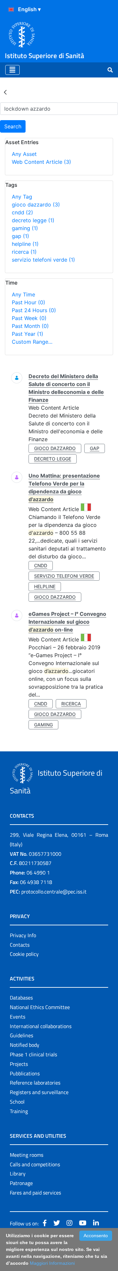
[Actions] (11, 9)
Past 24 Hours (34, 310)
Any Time (23, 294)
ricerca (24, 251)
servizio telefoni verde (43, 259)
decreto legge (33, 220)
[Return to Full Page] (5, 92)
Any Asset (24, 154)
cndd (22, 212)
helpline (25, 244)
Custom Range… (32, 341)
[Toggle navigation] (12, 70)
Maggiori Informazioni (52, 1263)
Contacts (20, 945)
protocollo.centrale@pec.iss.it (54, 891)
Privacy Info (23, 935)
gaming (25, 228)
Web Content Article (41, 162)
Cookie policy (24, 954)
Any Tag (22, 196)
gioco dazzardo (36, 204)
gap (20, 236)
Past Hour (28, 302)
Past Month (30, 326)
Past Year (27, 334)
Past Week (29, 318)
